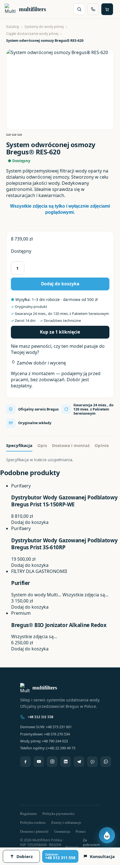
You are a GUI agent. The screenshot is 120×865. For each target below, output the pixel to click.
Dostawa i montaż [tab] (71, 445)
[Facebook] (25, 761)
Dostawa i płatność (34, 831)
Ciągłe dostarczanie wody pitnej (32, 33)
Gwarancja (62, 831)
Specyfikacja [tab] (19, 445)
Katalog (12, 26)
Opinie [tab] (102, 445)
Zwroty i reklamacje (66, 822)
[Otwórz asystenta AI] (107, 835)
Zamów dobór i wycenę (41, 363)
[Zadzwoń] (93, 9)
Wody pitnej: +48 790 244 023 (44, 740)
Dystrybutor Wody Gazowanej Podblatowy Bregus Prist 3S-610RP (64, 544)
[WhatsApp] (105, 761)
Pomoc (81, 831)
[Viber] (92, 761)
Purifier (20, 582)
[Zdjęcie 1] (8, 134)
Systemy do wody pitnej (44, 26)
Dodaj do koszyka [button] (30, 522)
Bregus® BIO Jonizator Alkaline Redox (59, 624)
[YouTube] (38, 761)
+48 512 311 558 (40, 717)
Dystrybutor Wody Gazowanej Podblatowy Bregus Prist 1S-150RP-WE (64, 501)
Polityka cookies (32, 822)
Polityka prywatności (58, 813)
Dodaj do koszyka (60, 284)
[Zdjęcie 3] (19, 134)
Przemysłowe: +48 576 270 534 (45, 734)
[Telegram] (79, 761)
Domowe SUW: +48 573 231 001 (46, 726)
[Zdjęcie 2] (14, 134)
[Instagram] (52, 761)
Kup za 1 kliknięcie (60, 332)
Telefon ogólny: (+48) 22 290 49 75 (47, 747)
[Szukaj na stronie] (79, 9)
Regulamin (28, 813)
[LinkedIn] (65, 761)
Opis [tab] (42, 445)
